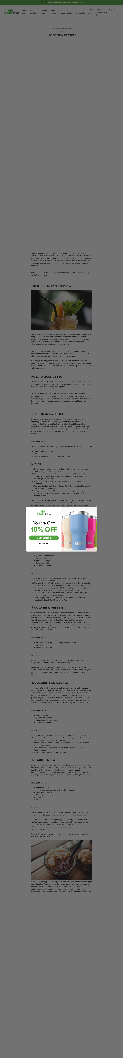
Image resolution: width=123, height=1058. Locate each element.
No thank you (44, 543)
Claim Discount (44, 538)
